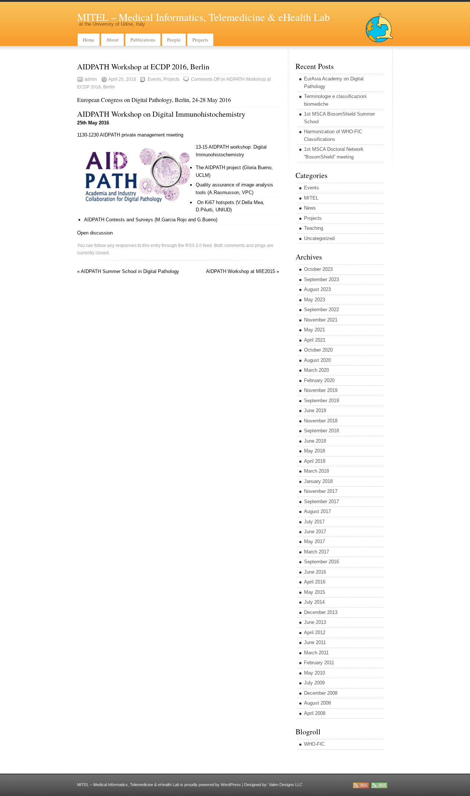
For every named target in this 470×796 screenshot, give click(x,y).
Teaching (313, 228)
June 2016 (315, 572)
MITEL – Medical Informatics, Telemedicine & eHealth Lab (203, 17)
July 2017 (314, 521)
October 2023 (318, 269)
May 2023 (314, 299)
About (112, 39)
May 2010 (314, 673)
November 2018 (320, 421)
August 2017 (317, 511)
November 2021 (320, 320)
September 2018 (321, 430)
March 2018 (316, 471)
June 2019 (315, 410)
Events (154, 79)
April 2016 (314, 582)
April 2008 (314, 713)
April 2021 (314, 340)
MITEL (311, 198)
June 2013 (315, 622)
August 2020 (317, 360)
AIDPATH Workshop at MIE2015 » (242, 271)
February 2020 (319, 380)
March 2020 (316, 370)
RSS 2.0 (193, 245)
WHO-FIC (314, 744)
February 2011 (319, 662)
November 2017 (320, 491)
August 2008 (317, 703)
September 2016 (321, 561)
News (310, 208)
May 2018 (314, 451)
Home (88, 39)
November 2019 (320, 390)
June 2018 (315, 441)
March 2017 (316, 552)
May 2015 (314, 592)
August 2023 (317, 289)
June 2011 (315, 642)
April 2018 (314, 461)
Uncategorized (319, 238)
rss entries (360, 785)
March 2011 (316, 652)
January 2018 (318, 481)
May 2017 (314, 541)
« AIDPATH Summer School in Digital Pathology (128, 271)
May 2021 (314, 329)
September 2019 (321, 400)
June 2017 (315, 531)
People (174, 39)
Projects (200, 39)
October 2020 (318, 350)
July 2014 (314, 602)
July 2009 (314, 683)
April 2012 (314, 632)
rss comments (379, 785)
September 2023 (321, 279)
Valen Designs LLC (286, 784)
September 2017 (321, 501)
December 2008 (320, 693)
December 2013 (320, 612)
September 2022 (321, 309)
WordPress (231, 784)
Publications (142, 39)
